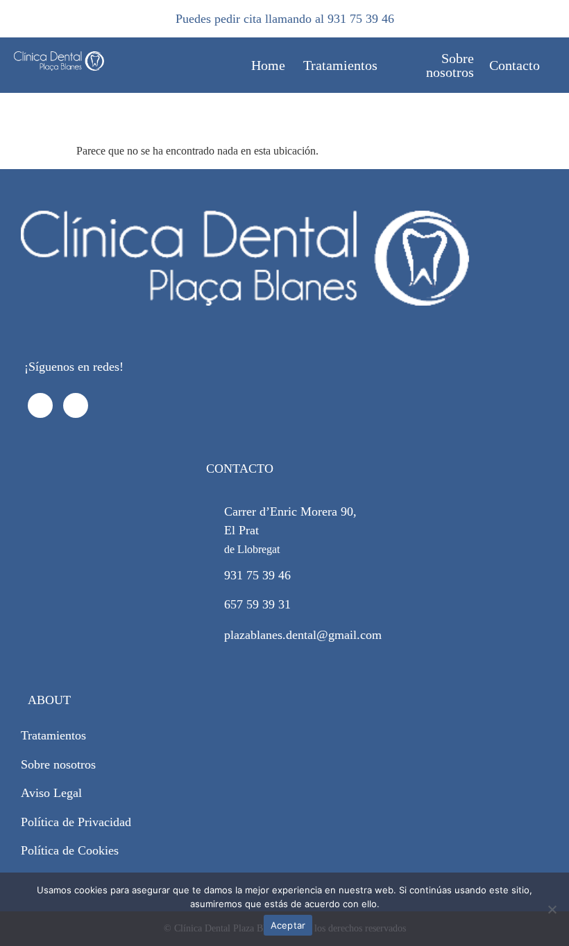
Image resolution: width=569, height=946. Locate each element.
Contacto (514, 65)
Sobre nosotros (450, 65)
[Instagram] (75, 405)
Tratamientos (340, 65)
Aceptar (288, 925)
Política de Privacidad (76, 822)
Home (268, 65)
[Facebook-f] (40, 405)
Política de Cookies (70, 850)
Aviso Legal (51, 793)
